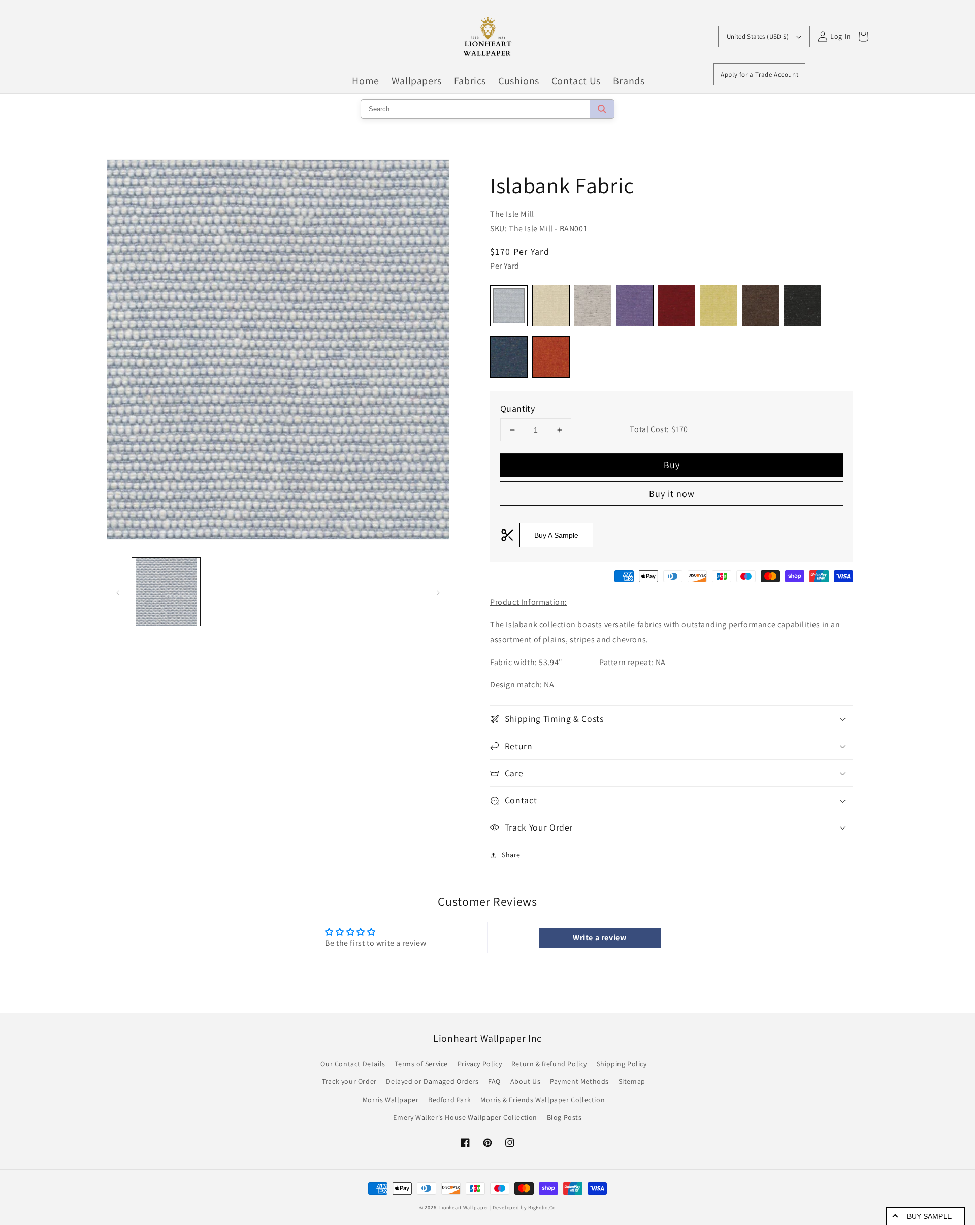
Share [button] (511, 854)
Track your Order (349, 1081)
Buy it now (672, 494)
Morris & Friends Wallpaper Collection (542, 1099)
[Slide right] (438, 592)
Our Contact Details (352, 1063)
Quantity (517, 408)
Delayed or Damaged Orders (432, 1081)
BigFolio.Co (542, 1207)
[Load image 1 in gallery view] (166, 591)
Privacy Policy (480, 1063)
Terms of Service (421, 1063)
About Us (525, 1081)
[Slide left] (118, 592)
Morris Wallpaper (391, 1099)
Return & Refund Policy (549, 1063)
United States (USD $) (758, 36)
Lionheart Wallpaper (464, 1207)
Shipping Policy (622, 1063)
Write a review (599, 937)
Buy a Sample (556, 535)
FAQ (494, 1081)
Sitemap (632, 1081)
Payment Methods (579, 1081)
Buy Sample (929, 1216)
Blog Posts (564, 1117)
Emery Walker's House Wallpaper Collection (465, 1117)
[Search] (602, 109)
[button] (671, 719)
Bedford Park (449, 1099)
